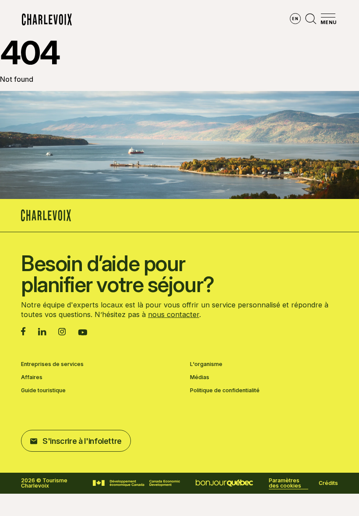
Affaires (31, 377)
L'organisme (206, 364)
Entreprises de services (52, 364)
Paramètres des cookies (285, 483)
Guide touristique (43, 390)
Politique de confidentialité (225, 390)
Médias (199, 377)
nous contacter (173, 314)
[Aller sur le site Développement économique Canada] (136, 483)
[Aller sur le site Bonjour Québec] (224, 483)
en (295, 18)
